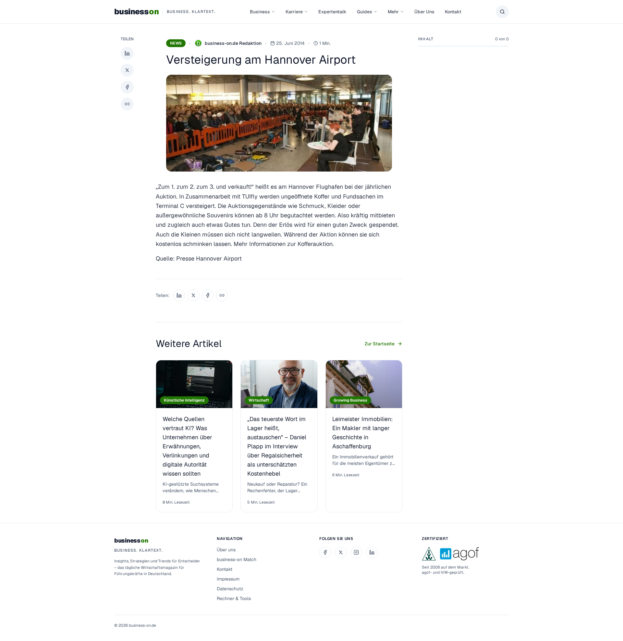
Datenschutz (230, 589)
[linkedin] (372, 552)
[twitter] (341, 552)
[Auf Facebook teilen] (127, 87)
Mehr (393, 12)
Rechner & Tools (234, 598)
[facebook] (325, 552)
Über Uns (424, 12)
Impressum (228, 579)
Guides (364, 12)
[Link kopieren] (127, 103)
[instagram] (356, 552)
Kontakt (453, 12)
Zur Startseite (380, 344)
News (176, 43)
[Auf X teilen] (127, 70)
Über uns (226, 550)
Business (260, 12)
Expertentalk (332, 12)
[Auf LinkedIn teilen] (127, 53)
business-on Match (236, 559)
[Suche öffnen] (502, 11)
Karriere (294, 12)
